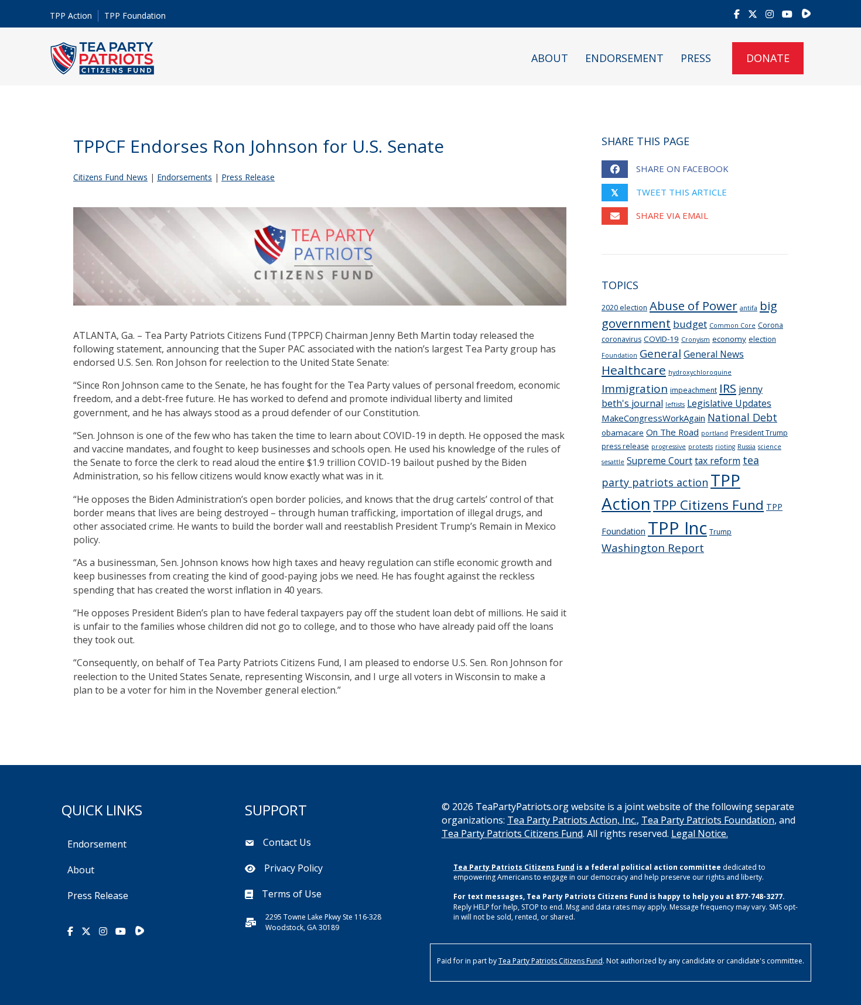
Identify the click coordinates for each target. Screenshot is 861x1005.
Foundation (619, 355)
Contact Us (287, 842)
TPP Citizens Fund (708, 505)
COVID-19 (661, 339)
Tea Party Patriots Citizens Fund (512, 833)
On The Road (672, 432)
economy (729, 339)
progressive (668, 447)
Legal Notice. (699, 833)
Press (696, 58)
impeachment (693, 390)
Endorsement (624, 58)
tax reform (717, 460)
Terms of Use (292, 893)
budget (690, 324)
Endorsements (184, 177)
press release (625, 446)
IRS (727, 388)
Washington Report (653, 547)
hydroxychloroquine (700, 372)
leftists (675, 404)
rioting (725, 447)
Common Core (732, 325)
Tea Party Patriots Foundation (707, 820)
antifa (748, 308)
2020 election (624, 308)
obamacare (623, 432)
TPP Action (71, 15)
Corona (770, 325)
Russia (746, 447)
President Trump (759, 433)
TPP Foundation (135, 15)
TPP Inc (677, 528)
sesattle (613, 462)
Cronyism (695, 339)
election (762, 339)
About (549, 58)
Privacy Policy (293, 868)
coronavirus (621, 339)
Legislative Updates (729, 403)
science (769, 447)
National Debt (742, 417)
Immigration (635, 388)
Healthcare (634, 370)
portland (714, 433)
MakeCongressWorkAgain (653, 418)
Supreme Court (659, 460)
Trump (720, 532)
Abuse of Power (693, 305)
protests (700, 447)
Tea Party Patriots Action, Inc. (572, 820)
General (660, 353)
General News (714, 354)
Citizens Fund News (110, 177)
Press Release (248, 177)
